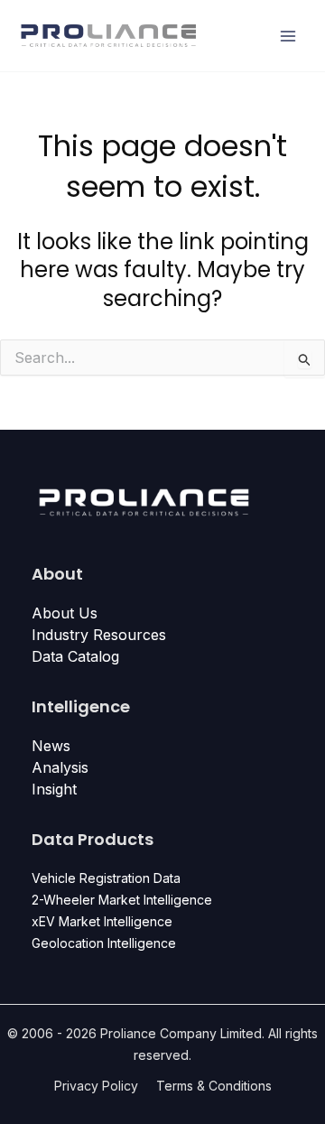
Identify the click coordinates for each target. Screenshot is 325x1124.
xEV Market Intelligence (102, 921)
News (51, 746)
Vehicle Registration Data (106, 878)
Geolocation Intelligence (104, 943)
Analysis (60, 767)
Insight (54, 789)
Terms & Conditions (214, 1085)
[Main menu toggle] (288, 35)
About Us (65, 613)
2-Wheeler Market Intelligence (122, 899)
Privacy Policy (96, 1085)
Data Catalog (75, 656)
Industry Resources (99, 635)
